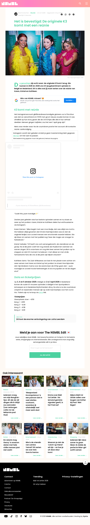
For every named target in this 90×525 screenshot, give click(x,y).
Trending (37, 476)
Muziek (33, 13)
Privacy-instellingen (72, 476)
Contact (7, 488)
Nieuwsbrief (8, 495)
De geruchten (25, 83)
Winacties (8, 509)
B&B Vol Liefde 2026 (40, 481)
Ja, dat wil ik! (45, 355)
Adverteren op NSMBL (12, 481)
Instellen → (70, 100)
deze (41, 292)
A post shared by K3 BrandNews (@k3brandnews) (33, 205)
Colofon (7, 484)
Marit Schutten (23, 13)
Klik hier (16, 136)
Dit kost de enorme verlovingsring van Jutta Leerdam (40, 319)
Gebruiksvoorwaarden (12, 491)
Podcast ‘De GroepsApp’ (13, 498)
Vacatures (8, 506)
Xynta (85, 516)
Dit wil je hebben (39, 484)
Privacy (7, 502)
